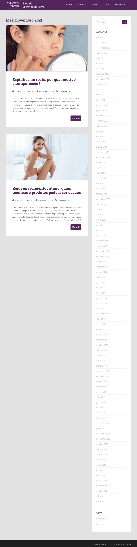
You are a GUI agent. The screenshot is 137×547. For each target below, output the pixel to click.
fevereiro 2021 (102, 240)
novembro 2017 (103, 376)
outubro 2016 (102, 444)
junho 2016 (101, 465)
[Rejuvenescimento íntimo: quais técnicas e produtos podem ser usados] (47, 157)
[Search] (124, 22)
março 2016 (101, 480)
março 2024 (101, 105)
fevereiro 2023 (102, 152)
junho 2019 (101, 324)
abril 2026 (100, 42)
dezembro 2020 (103, 251)
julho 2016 (100, 459)
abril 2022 (100, 188)
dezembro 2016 (103, 433)
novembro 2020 (103, 256)
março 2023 (101, 147)
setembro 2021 (103, 204)
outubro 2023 (102, 121)
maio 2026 (101, 37)
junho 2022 (101, 178)
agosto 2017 (101, 392)
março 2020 (101, 298)
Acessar (99, 524)
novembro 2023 (103, 115)
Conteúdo (68, 4)
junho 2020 (101, 282)
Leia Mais (75, 118)
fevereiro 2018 (102, 371)
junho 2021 (101, 220)
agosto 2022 (101, 167)
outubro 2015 (102, 491)
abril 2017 (100, 412)
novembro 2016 (103, 439)
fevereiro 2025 (102, 74)
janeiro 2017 (101, 428)
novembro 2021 (103, 199)
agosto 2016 (101, 454)
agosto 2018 (101, 355)
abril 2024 (100, 100)
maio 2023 (101, 136)
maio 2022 (101, 183)
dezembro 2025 (103, 48)
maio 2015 (101, 501)
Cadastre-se (101, 518)
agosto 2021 (101, 209)
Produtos (81, 4)
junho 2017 (101, 402)
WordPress (127, 544)
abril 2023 (100, 141)
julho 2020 (100, 277)
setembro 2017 (103, 386)
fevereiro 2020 (102, 303)
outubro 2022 (102, 162)
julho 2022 (100, 173)
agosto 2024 (101, 84)
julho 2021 (100, 214)
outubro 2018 (102, 345)
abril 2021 (100, 230)
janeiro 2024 (101, 110)
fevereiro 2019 (102, 339)
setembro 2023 (103, 126)
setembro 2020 (103, 266)
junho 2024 (101, 89)
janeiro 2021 (101, 246)
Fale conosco (121, 4)
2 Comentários (63, 200)
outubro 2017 (102, 381)
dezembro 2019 (103, 313)
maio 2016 (101, 470)
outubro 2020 (102, 261)
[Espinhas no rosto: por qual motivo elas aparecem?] (47, 48)
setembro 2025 (103, 53)
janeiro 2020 (101, 308)
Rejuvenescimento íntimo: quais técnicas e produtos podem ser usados (46, 190)
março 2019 (101, 334)
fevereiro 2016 (102, 485)
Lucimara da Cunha (46, 91)
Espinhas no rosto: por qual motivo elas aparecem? (44, 81)
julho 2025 (100, 58)
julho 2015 (100, 496)
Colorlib (110, 544)
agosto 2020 (101, 272)
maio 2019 (101, 329)
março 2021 (101, 235)
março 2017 (101, 418)
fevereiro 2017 (102, 423)
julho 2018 (100, 360)
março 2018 (101, 366)
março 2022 (101, 193)
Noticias (93, 4)
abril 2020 (100, 293)
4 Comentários (64, 91)
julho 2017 (100, 397)
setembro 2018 (103, 350)
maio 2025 (101, 63)
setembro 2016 (103, 449)
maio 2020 (101, 287)
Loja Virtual (106, 4)
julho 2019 (100, 319)
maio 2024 (101, 94)
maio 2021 (101, 225)
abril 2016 (100, 475)
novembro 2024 (103, 79)
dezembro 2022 (103, 157)
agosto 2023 (101, 131)
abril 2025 (100, 68)
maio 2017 (101, 407)
